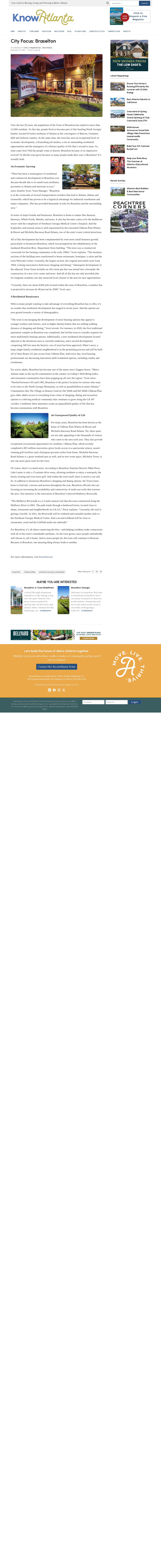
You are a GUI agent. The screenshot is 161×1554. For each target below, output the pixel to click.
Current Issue (114, 31)
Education (46, 31)
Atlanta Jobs (80, 31)
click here (74, 704)
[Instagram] (58, 690)
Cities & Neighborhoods (32, 48)
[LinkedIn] (49, 690)
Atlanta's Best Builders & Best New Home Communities (138, 191)
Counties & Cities (97, 31)
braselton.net (46, 556)
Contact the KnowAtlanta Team (56, 666)
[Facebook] (54, 690)
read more (45, 610)
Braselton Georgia (80, 587)
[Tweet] (96, 571)
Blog (69, 31)
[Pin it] (101, 571)
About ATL (22, 31)
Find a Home (34, 31)
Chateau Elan (29, 572)
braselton (16, 572)
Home (13, 31)
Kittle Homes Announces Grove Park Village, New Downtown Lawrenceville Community (138, 133)
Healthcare (59, 31)
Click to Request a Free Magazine (138, 16)
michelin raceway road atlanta (51, 572)
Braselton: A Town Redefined (38, 587)
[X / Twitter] (63, 690)
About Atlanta (47, 48)
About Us (127, 31)
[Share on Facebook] (92, 571)
